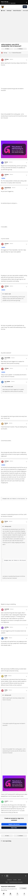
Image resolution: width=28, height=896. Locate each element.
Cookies (15, 879)
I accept (24, 888)
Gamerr (6, 162)
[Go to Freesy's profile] (2, 638)
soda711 (6, 801)
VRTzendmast (8, 187)
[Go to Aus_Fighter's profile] (2, 382)
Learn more (2, 2)
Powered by (15, 882)
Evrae (6, 675)
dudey (6, 690)
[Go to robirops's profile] (2, 52)
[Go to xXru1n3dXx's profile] (2, 358)
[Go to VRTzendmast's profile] (2, 188)
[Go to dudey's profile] (2, 690)
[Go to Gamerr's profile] (2, 162)
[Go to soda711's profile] (2, 802)
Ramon (6, 423)
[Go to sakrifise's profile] (2, 628)
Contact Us (9, 879)
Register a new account (14, 824)
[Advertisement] (14, 26)
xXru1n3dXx (7, 357)
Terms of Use (4, 890)
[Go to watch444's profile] (2, 609)
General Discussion (16, 52)
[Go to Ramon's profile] (2, 424)
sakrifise (7, 627)
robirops (5, 52)
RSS (20, 879)
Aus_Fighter (7, 381)
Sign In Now (14, 827)
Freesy (6, 637)
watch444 (7, 609)
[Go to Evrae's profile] (2, 676)
